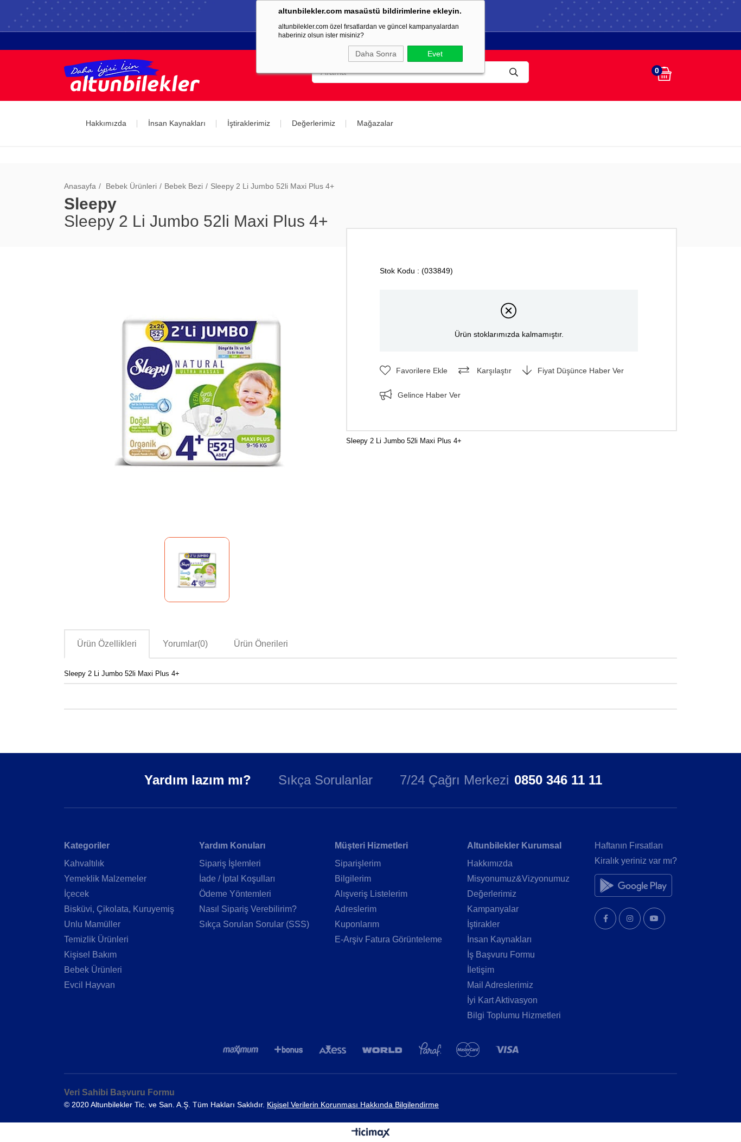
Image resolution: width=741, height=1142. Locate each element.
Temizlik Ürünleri (96, 939)
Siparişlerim (358, 863)
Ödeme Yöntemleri (235, 893)
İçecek (76, 893)
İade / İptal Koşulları (237, 878)
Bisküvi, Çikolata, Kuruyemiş (119, 909)
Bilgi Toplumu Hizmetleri (514, 1015)
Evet (435, 53)
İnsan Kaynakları (177, 123)
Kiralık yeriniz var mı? (636, 860)
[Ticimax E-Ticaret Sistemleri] (371, 1133)
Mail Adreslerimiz (500, 985)
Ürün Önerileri (261, 643)
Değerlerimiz (313, 123)
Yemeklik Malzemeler (105, 878)
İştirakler (483, 924)
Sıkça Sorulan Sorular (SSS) (254, 924)
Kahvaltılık (84, 863)
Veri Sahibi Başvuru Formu (119, 1092)
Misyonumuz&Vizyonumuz (518, 878)
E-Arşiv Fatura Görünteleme (388, 939)
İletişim (480, 969)
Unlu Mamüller (92, 924)
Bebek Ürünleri (93, 969)
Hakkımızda (106, 123)
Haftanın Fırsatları (629, 845)
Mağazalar (375, 123)
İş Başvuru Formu (501, 954)
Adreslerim (355, 909)
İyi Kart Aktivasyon (502, 1000)
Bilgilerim (353, 878)
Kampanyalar (493, 909)
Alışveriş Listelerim (371, 893)
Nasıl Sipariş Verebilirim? (248, 909)
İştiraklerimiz (248, 123)
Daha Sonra (376, 53)
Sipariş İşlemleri (230, 863)
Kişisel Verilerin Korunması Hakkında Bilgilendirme (353, 1104)
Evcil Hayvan (89, 985)
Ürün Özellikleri (107, 643)
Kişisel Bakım (90, 954)
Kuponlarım (357, 924)
